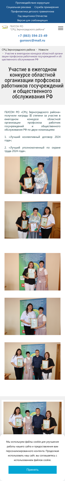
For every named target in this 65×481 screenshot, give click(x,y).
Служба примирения (46, 7)
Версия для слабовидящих (32, 20)
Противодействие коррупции (32, 2)
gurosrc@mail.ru (32, 40)
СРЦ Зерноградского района (18, 49)
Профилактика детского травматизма (32, 11)
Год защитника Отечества (32, 16)
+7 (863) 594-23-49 (32, 36)
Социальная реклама (18, 7)
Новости (43, 49)
